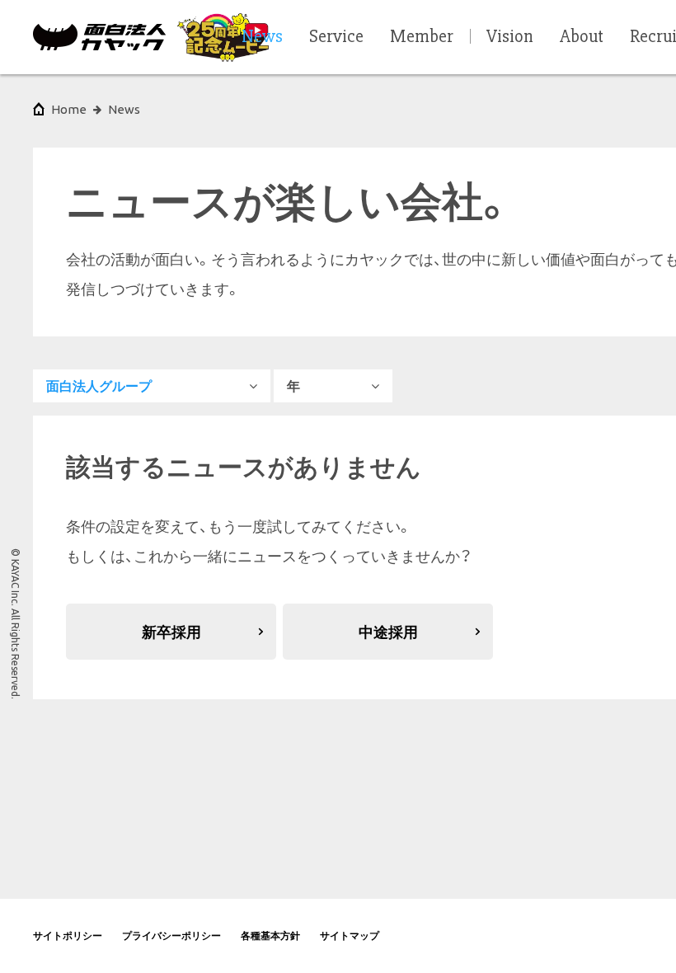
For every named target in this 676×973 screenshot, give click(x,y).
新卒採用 (171, 631)
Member (421, 37)
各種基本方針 (270, 935)
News (124, 109)
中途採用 (388, 631)
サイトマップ (349, 935)
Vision (509, 37)
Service (336, 37)
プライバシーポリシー (171, 935)
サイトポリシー (67, 935)
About (581, 37)
